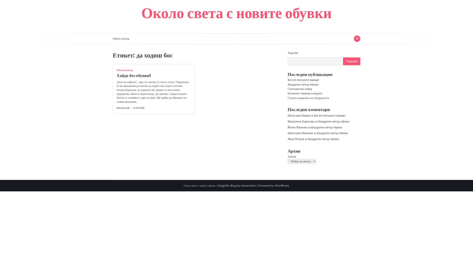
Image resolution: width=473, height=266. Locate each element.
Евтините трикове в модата (305, 93)
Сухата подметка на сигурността (308, 98)
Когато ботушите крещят (303, 80)
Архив (292, 156)
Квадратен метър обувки (303, 84)
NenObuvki (123, 108)
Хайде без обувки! (134, 76)
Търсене (293, 53)
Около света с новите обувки (236, 13)
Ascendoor (248, 185)
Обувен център (121, 38)
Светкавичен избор (300, 89)
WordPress (282, 185)
